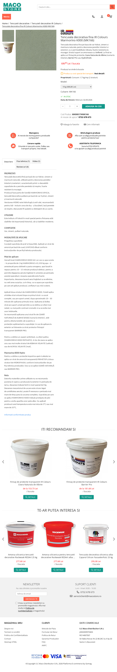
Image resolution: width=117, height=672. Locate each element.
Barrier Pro (72, 58)
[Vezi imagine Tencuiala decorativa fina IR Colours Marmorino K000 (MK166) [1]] (8, 48)
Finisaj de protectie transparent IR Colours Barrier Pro (86, 483)
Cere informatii (93, 124)
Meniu (7, 16)
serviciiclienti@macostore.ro (87, 596)
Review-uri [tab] (23, 166)
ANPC (44, 645)
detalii (31, 497)
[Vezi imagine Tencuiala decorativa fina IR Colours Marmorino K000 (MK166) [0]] (8, 36)
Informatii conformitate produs (17, 414)
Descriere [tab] (8, 161)
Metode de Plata (49, 628)
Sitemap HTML (10, 642)
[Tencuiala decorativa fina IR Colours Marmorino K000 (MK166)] (36, 50)
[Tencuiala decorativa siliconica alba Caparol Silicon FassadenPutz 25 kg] (96, 534)
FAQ (43, 642)
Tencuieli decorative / (20, 23)
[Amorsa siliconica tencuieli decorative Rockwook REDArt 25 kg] (21, 535)
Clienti (46, 622)
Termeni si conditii (12, 632)
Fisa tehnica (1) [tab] (23, 161)
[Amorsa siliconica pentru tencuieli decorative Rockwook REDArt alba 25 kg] (58, 534)
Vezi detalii (99, 73)
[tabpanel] (36, 50)
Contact (7, 638)
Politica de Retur (49, 635)
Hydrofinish (86, 58)
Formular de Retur (49, 632)
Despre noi (8, 628)
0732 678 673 (87, 592)
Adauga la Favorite (71, 124)
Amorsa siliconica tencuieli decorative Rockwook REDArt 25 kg (21, 556)
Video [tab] (36, 161)
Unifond (98, 52)
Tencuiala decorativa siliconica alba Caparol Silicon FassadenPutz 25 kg (96, 556)
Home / (6, 23)
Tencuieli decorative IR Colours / (47, 23)
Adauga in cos (93, 106)
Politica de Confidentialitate (26, 609)
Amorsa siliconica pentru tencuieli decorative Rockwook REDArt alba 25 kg (58, 556)
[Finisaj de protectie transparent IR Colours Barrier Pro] (86, 457)
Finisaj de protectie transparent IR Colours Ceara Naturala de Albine (30, 483)
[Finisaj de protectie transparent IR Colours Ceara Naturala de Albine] (30, 457)
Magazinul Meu (13, 622)
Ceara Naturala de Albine (95, 55)
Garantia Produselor (50, 638)
